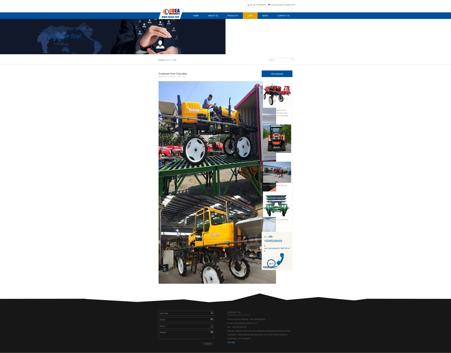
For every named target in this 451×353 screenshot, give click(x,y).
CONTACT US (283, 15)
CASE (250, 15)
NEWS (265, 15)
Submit (208, 343)
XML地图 (231, 342)
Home (167, 60)
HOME (196, 15)
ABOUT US (213, 15)
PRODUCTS (232, 15)
